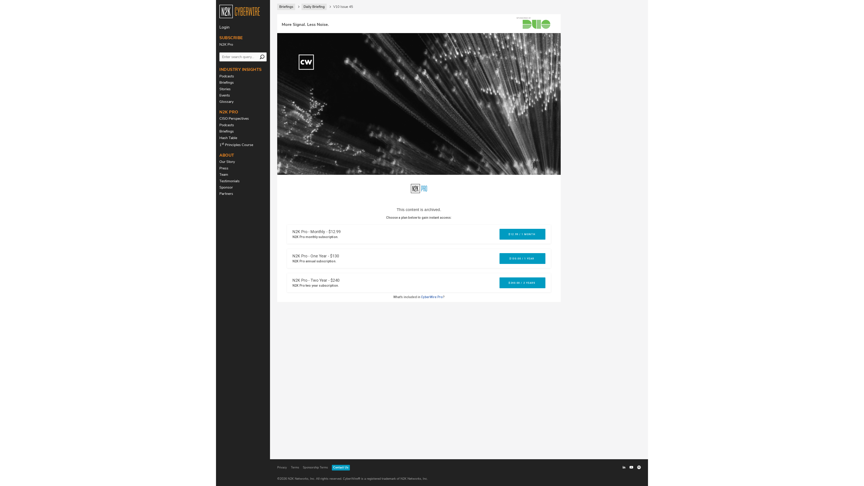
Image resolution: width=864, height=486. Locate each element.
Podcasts (226, 76)
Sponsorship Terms (315, 468)
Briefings (226, 82)
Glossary (226, 101)
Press (223, 168)
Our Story (227, 161)
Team (223, 174)
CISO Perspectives (234, 118)
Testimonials (229, 181)
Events (224, 95)
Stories (225, 89)
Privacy (282, 468)
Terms (295, 468)
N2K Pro (226, 44)
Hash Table (228, 137)
